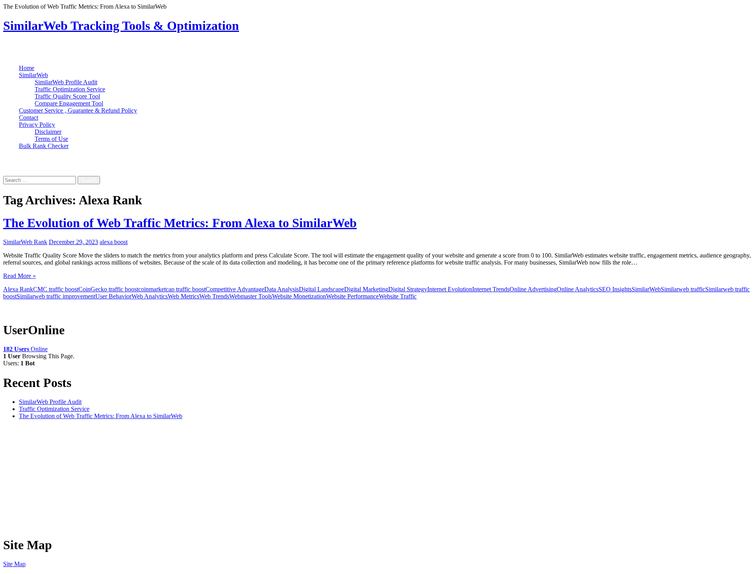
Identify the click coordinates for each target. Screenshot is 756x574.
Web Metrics (183, 296)
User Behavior (113, 296)
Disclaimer (48, 131)
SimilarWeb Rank (25, 242)
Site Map (14, 564)
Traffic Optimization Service (70, 89)
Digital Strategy (407, 289)
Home (26, 68)
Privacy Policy (37, 124)
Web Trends (214, 296)
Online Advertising (533, 289)
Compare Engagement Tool (69, 103)
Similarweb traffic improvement (56, 296)
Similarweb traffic (683, 289)
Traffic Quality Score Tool (67, 96)
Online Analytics (577, 289)
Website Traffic (398, 296)
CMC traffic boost (55, 289)
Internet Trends (491, 289)
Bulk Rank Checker (44, 146)
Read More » (19, 275)
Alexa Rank (18, 289)
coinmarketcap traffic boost (172, 289)
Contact (28, 117)
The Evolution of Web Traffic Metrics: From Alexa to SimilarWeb (180, 223)
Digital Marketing (366, 289)
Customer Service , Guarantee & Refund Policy (78, 110)
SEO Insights (615, 289)
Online (25, 349)
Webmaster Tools (250, 296)
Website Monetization (299, 296)
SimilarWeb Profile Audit (66, 82)
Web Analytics (150, 296)
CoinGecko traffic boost (108, 289)
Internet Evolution (449, 289)
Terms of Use (51, 138)
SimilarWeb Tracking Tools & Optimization (121, 26)
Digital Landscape (321, 289)
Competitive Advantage (235, 289)
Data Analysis (281, 289)
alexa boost (114, 242)
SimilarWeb (33, 75)
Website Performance (352, 296)
